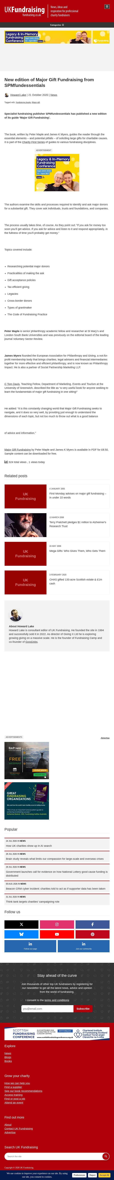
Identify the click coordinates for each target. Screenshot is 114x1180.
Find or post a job (14, 1098)
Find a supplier (13, 1087)
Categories (55, 25)
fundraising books (23, 102)
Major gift (36, 102)
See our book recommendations (23, 1091)
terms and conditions (57, 1000)
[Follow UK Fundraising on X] (21, 924)
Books (8, 1061)
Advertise (105, 738)
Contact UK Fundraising (18, 1128)
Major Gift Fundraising (17, 449)
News (53, 94)
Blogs (7, 1057)
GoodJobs (31, 641)
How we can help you (17, 1083)
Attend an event (13, 1102)
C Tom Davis (12, 384)
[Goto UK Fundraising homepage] (56, 11)
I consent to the (47, 1000)
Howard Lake (18, 94)
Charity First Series (33, 142)
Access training (13, 1094)
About (7, 1124)
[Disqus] (57, 693)
